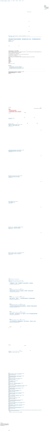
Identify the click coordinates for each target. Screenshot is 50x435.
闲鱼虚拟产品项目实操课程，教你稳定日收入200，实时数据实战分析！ (25, 39)
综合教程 (20, 0)
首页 (11, 0)
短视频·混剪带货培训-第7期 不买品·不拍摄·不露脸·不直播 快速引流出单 (15, 407)
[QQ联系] (15, 425)
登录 (20, 350)
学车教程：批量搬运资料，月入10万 (12, 381)
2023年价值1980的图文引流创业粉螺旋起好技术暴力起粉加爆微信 (14, 400)
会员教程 (17, 0)
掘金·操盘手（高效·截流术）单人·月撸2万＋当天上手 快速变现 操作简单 (23, 313)
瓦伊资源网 (10, 118)
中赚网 (9, 411)
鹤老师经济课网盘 (11, 410)
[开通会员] (4, 430)
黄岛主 (9, 410)
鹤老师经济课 (14, 410)
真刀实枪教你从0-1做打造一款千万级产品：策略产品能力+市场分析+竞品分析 (17, 68)
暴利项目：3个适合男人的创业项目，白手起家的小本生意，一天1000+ (15, 395)
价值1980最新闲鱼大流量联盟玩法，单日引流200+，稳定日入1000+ (23, 321)
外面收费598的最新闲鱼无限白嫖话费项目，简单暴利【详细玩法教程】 (23, 306)
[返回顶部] (9, 430)
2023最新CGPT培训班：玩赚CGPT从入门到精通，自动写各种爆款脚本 (15, 393)
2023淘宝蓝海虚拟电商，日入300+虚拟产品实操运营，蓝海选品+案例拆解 (15, 405)
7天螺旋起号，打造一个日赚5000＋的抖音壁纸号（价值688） (22, 283)
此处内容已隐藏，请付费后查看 (12, 63)
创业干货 (23, 0)
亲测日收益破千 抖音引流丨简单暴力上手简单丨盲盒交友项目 (21, 290)
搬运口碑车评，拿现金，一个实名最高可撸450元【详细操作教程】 (22, 298)
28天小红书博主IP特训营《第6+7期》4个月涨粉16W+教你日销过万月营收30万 (17, 67)
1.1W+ (17, 123)
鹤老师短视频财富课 (17, 410)
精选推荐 (14, 0)
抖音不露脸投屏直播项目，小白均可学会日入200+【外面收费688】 (16, 66)
